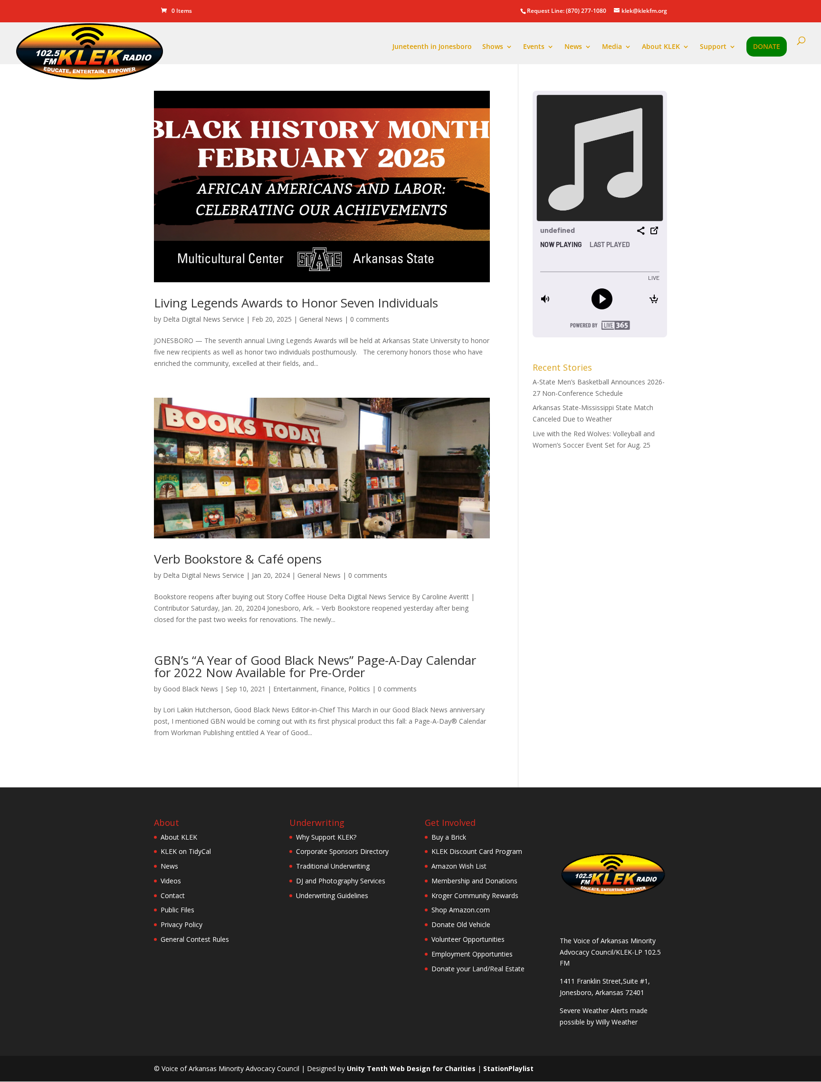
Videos (171, 880)
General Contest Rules (195, 939)
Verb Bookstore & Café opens (238, 558)
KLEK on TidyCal (186, 851)
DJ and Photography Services (340, 880)
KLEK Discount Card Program (476, 851)
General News (321, 319)
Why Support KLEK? (326, 837)
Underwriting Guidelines (332, 895)
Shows (492, 47)
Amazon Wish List (459, 866)
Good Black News (190, 688)
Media (612, 47)
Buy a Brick (448, 837)
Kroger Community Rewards (474, 895)
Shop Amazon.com (460, 909)
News (573, 47)
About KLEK (661, 47)
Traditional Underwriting (333, 866)
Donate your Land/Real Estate (478, 968)
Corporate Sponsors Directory (342, 851)
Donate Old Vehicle (460, 924)
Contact (173, 895)
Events (533, 47)
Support (713, 47)
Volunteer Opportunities (468, 939)
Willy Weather (617, 1021)
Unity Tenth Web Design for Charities (411, 1068)
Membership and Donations (474, 880)
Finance (332, 688)
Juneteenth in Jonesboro (432, 47)
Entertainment (295, 688)
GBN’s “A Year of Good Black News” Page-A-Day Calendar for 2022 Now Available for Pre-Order (315, 666)
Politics (359, 688)
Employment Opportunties (472, 953)
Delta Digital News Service (203, 319)
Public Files (177, 909)
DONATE (766, 47)
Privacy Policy (181, 924)
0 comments (369, 319)
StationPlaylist (508, 1068)
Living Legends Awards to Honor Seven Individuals (296, 302)
